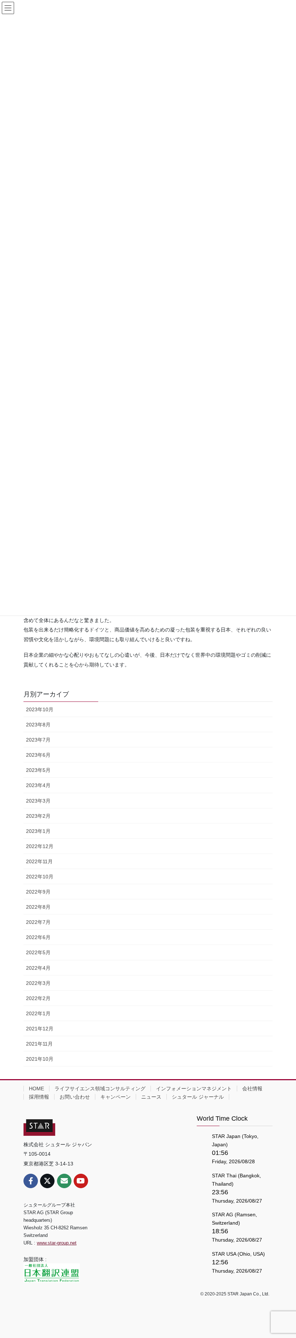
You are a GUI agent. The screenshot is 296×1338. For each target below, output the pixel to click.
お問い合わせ (75, 1097)
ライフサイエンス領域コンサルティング (100, 1088)
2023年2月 (38, 816)
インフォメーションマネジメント (194, 1088)
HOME (36, 1088)
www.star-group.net (57, 1243)
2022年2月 (38, 998)
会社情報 (252, 1088)
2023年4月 (38, 785)
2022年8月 (38, 907)
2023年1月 (38, 831)
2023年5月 (38, 770)
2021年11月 (39, 1044)
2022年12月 (39, 846)
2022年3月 (38, 983)
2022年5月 (38, 952)
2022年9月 (38, 892)
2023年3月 (38, 801)
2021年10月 (39, 1059)
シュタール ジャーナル (198, 1097)
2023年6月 (38, 755)
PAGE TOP (282, 1291)
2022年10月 (39, 876)
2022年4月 (38, 968)
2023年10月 (39, 709)
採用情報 (39, 1097)
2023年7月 (38, 740)
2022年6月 (38, 937)
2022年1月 (38, 1013)
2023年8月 (38, 724)
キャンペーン (115, 1097)
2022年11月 (39, 861)
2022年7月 (38, 922)
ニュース (151, 1097)
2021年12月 (39, 1028)
